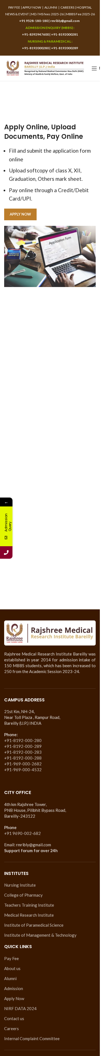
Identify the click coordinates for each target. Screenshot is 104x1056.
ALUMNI (50, 7)
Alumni (10, 978)
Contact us (14, 1018)
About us (12, 968)
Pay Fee (11, 958)
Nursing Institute (20, 884)
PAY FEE (14, 7)
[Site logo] (45, 67)
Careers (11, 1028)
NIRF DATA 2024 (20, 1008)
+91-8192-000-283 (23, 752)
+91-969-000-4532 (23, 769)
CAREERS (67, 7)
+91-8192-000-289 (23, 746)
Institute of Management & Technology (40, 935)
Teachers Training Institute (29, 904)
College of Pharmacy (23, 894)
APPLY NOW (31, 7)
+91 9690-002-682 (22, 833)
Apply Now (14, 998)
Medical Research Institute (29, 914)
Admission (13, 988)
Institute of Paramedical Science (34, 925)
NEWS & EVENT (17, 14)
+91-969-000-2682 (23, 763)
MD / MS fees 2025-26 (47, 14)
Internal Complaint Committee (32, 1038)
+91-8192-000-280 (23, 740)
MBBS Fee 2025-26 (80, 14)
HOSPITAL (84, 7)
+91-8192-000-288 (23, 757)
